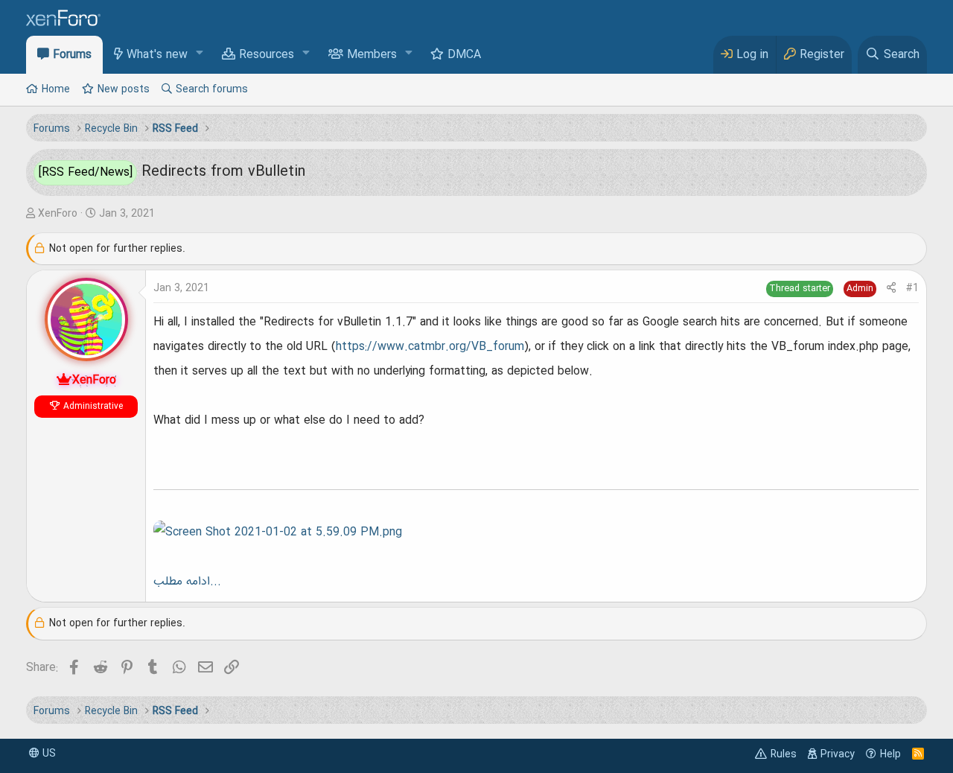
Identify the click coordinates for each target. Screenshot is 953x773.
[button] (200, 54)
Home (56, 89)
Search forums (212, 89)
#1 (912, 288)
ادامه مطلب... (187, 582)
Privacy (837, 754)
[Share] (891, 289)
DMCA (464, 55)
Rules (784, 754)
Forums (72, 55)
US (47, 753)
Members (372, 55)
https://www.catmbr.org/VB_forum (430, 347)
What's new (157, 55)
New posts (124, 89)
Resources (266, 55)
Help (890, 754)
